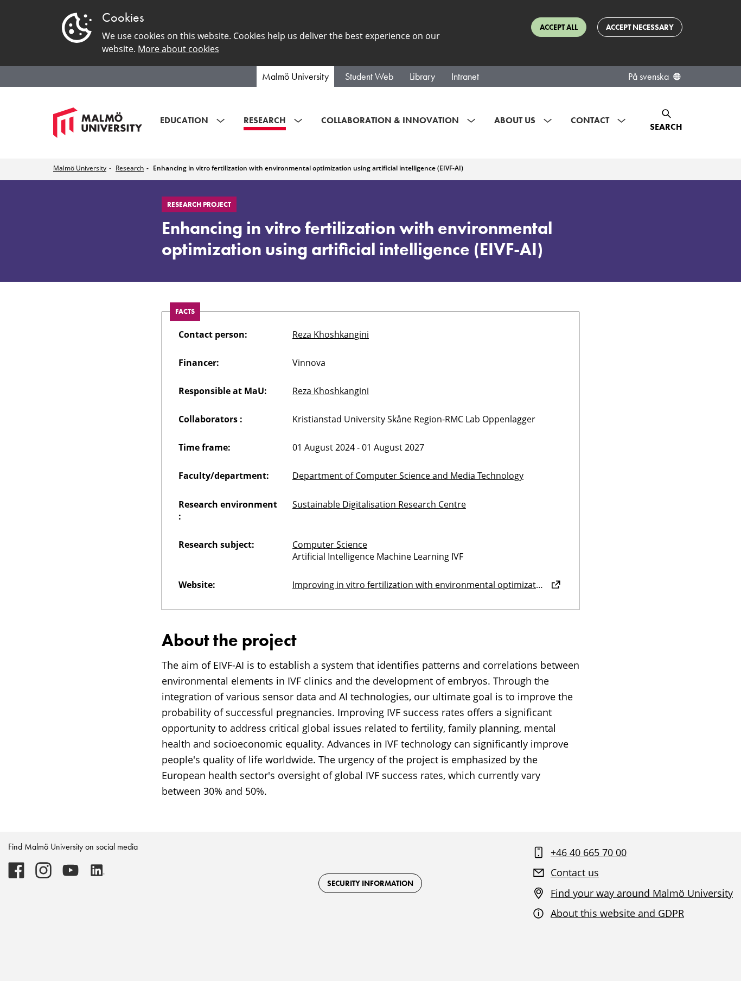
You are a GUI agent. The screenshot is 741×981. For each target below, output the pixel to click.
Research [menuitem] (265, 120)
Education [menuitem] (184, 120)
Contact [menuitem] (590, 120)
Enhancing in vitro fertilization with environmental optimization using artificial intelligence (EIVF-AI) (308, 168)
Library (422, 76)
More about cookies (178, 49)
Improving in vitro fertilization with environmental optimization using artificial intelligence (427, 585)
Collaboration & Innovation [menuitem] (390, 120)
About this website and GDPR (617, 913)
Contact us (575, 872)
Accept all (559, 27)
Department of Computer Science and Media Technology (407, 476)
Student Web (369, 76)
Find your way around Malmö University (642, 893)
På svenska (648, 76)
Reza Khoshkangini (330, 334)
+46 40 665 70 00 (589, 852)
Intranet (465, 76)
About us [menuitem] (514, 120)
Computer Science (329, 544)
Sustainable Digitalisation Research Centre (379, 504)
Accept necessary (640, 27)
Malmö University (295, 76)
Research (130, 168)
